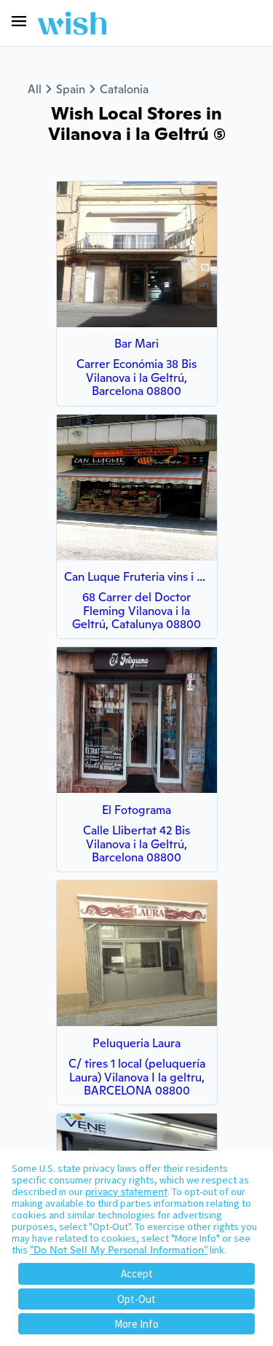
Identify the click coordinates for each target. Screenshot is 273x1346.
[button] (19, 21)
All (34, 89)
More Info (136, 1324)
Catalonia (124, 89)
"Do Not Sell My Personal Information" (118, 1249)
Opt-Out (136, 1299)
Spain (70, 89)
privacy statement (126, 1191)
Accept (137, 1273)
